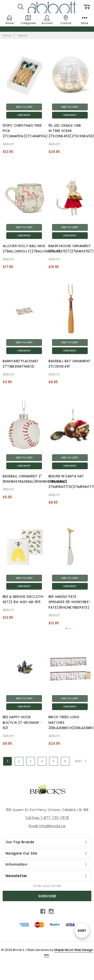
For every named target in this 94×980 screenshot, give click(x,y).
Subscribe (47, 896)
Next (79, 761)
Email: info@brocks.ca (47, 826)
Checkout (24, 115)
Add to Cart (24, 107)
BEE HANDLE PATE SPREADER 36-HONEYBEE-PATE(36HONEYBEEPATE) (69, 602)
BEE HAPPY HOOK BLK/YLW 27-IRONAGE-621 (22, 722)
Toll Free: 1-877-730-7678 (47, 817)
